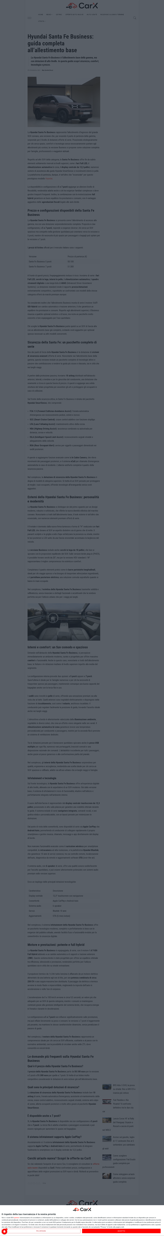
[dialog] (82, 1220)
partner (16, 1217)
